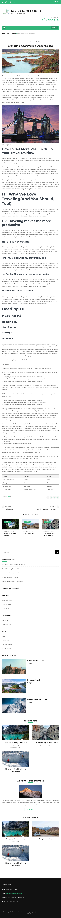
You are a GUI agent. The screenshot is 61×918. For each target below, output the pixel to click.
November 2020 (7, 600)
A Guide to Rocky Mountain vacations (13, 565)
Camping (24, 42)
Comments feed (7, 644)
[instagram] (56, 1)
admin (5, 497)
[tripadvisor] (58, 1)
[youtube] (55, 1)
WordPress (30, 914)
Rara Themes (47, 912)
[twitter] (53, 1)
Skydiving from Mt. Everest (10, 577)
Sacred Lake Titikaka (26, 10)
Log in (3, 636)
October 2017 (6, 608)
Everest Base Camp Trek (37, 699)
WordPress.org (6, 648)
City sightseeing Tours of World (11, 569)
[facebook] (51, 1)
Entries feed (5, 640)
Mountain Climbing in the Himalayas (13, 573)
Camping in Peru (29, 533)
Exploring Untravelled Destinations (12, 581)
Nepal (30, 663)
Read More (30, 809)
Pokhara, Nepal (33, 680)
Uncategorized (6, 624)
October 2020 (6, 604)
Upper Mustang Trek (35, 660)
